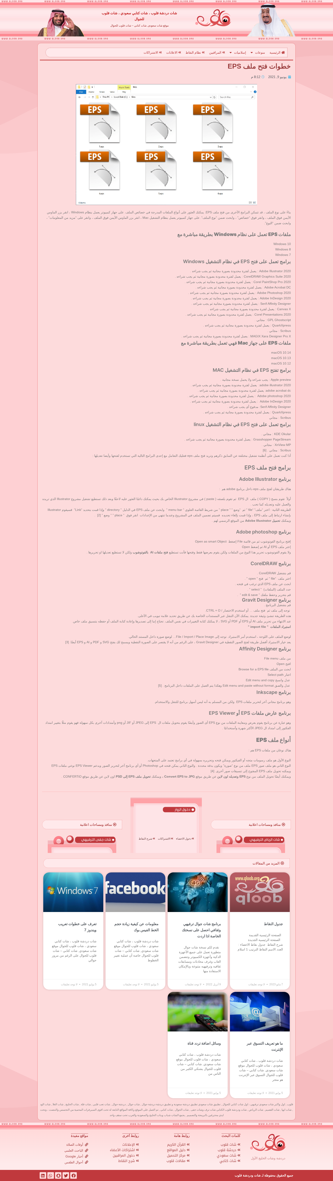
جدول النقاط (273, 924)
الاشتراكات (151, 52)
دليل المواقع (177, 1150)
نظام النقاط (194, 52)
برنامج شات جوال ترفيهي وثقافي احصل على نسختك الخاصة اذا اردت (201, 930)
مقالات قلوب (176, 1161)
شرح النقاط (127, 1161)
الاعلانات (172, 52)
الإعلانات (129, 1144)
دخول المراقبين (124, 1155)
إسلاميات (240, 52)
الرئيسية (275, 52)
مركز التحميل (177, 1155)
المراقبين (215, 52)
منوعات (260, 52)
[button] (267, 824)
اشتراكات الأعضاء (123, 1150)
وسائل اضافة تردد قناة (204, 1043)
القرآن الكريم (177, 1144)
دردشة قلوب (227, 1150)
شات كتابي (228, 1161)
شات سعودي (227, 1155)
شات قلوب (229, 1144)
